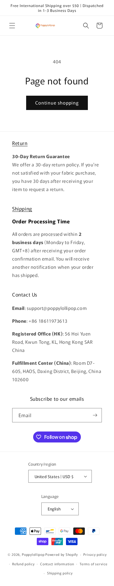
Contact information (57, 563)
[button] (12, 25)
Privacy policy (94, 554)
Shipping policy (60, 572)
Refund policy (23, 563)
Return (20, 143)
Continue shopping (57, 102)
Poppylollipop (33, 554)
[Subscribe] (95, 415)
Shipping (22, 208)
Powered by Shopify (61, 554)
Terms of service (93, 563)
